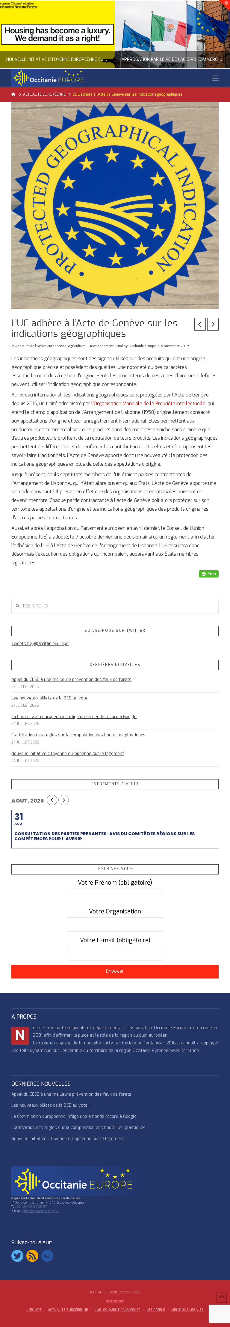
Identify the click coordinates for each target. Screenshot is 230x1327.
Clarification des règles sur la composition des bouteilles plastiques (78, 735)
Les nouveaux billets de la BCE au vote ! (50, 698)
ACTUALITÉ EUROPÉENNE (68, 1310)
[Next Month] (63, 800)
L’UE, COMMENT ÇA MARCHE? (117, 1310)
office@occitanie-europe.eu (40, 1211)
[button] (215, 78)
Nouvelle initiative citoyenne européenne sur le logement (67, 753)
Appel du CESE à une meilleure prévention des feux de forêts (71, 679)
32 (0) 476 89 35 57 (32, 1207)
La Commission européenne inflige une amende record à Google (74, 717)
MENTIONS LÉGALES (187, 1310)
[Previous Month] (52, 800)
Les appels (155, 1310)
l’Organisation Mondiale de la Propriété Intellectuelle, (148, 403)
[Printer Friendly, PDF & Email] (209, 573)
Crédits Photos (115, 1301)
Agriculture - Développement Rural (95, 346)
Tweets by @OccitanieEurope (40, 643)
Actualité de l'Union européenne (40, 346)
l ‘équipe (34, 1310)
